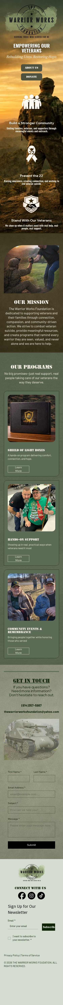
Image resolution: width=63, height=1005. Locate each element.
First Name (14, 771)
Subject (13, 803)
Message (13, 818)
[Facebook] (22, 895)
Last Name (40, 771)
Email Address (16, 787)
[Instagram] (31, 895)
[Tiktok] (41, 895)
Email (11, 920)
